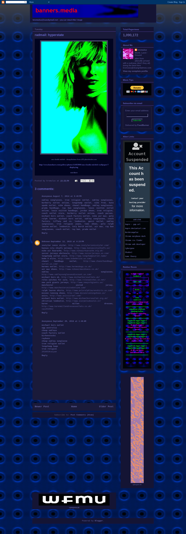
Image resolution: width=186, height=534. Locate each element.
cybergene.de (137, 484)
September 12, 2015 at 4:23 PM (67, 241)
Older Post (106, 406)
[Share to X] (87, 180)
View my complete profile (135, 71)
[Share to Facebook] (90, 180)
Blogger (99, 521)
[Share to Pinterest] (92, 180)
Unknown (46, 241)
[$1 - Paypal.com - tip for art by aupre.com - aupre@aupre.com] (137, 92)
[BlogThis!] (84, 180)
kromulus (142, 50)
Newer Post (42, 406)
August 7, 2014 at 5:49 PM (67, 196)
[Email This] (81, 180)
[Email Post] (76, 181)
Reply (45, 233)
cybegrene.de (74, 507)
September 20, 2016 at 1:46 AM (69, 321)
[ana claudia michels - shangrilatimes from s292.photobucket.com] (74, 154)
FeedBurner (143, 125)
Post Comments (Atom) (82, 415)
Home (74, 406)
